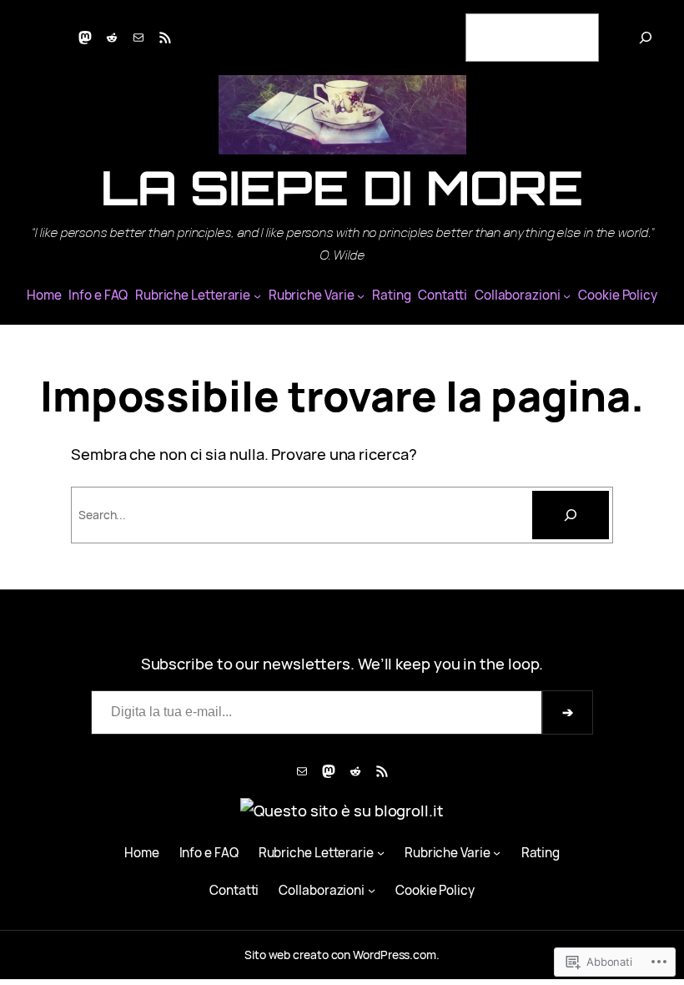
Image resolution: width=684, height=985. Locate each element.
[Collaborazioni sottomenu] (567, 296)
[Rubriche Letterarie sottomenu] (257, 296)
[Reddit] (111, 37)
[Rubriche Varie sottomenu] (361, 296)
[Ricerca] (570, 515)
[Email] (138, 37)
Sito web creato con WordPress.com (340, 954)
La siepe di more (342, 187)
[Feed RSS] (165, 37)
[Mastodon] (85, 37)
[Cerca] (645, 37)
